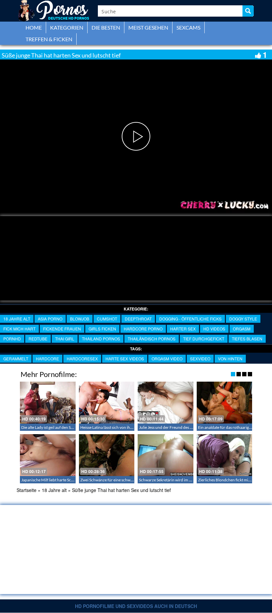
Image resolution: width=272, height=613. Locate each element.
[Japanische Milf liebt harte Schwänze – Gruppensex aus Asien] (48, 455)
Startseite (26, 490)
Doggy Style (243, 318)
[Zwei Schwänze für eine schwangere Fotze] (107, 455)
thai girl (64, 338)
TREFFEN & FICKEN (49, 39)
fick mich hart (19, 328)
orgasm (241, 328)
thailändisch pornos (151, 338)
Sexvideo (200, 358)
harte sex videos (124, 358)
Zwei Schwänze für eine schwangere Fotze (116, 479)
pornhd (12, 338)
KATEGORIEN (66, 27)
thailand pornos (101, 338)
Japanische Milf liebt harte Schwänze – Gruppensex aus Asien (74, 479)
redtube (38, 338)
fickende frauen (62, 328)
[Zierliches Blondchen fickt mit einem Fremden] (224, 455)
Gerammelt (15, 358)
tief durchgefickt (203, 338)
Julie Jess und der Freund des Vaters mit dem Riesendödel (188, 427)
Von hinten (230, 358)
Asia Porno (50, 318)
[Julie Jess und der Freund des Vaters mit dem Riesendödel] (165, 403)
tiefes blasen (247, 338)
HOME (34, 27)
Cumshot (107, 318)
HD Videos (214, 328)
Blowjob (79, 318)
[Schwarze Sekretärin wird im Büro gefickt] (165, 455)
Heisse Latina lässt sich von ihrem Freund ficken (121, 427)
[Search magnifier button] (248, 11)
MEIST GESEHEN (148, 27)
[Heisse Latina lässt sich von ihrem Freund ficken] (107, 403)
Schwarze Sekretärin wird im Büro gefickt (174, 479)
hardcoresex (82, 358)
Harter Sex (183, 328)
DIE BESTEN (106, 27)
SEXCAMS (188, 27)
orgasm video (167, 358)
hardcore (47, 358)
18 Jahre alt (16, 318)
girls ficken (102, 328)
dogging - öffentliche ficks (190, 318)
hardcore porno (143, 328)
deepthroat (138, 318)
